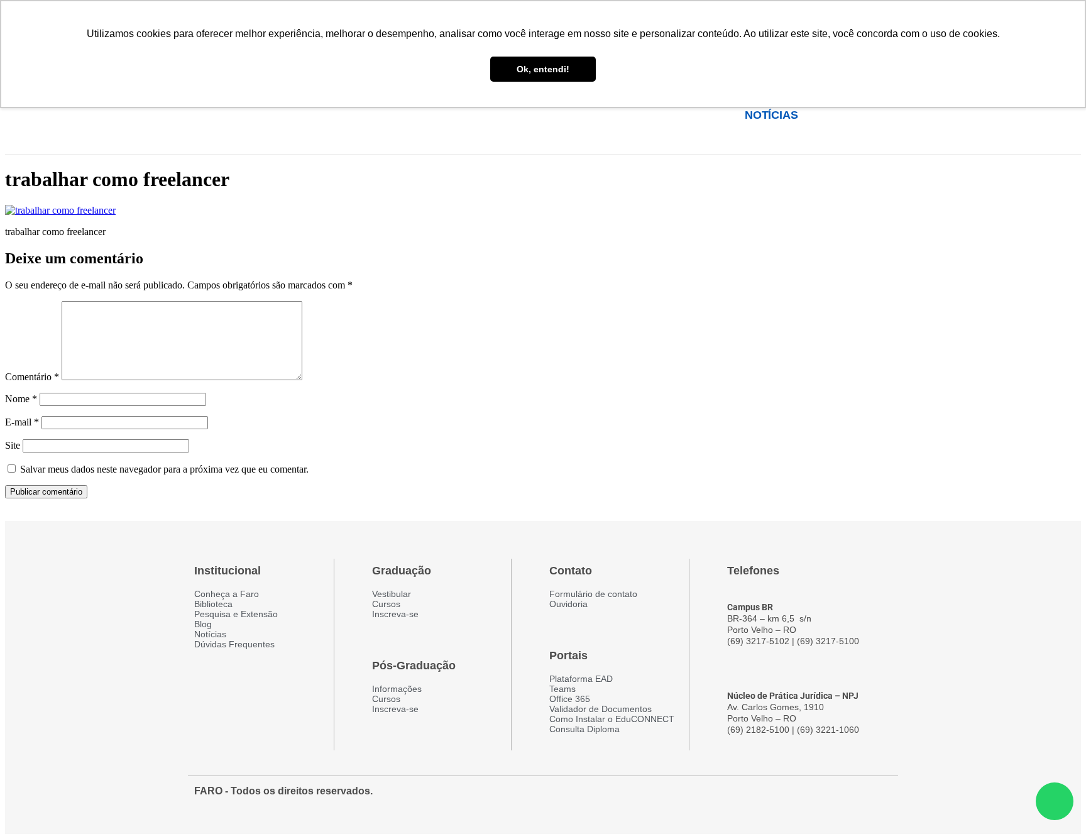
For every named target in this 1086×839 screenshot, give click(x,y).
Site (12, 445)
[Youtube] (858, 797)
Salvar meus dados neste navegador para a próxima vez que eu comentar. (164, 469)
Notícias (771, 115)
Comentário (32, 376)
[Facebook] (812, 797)
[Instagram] (835, 797)
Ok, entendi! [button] (543, 69)
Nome (21, 398)
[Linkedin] (880, 797)
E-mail (22, 422)
